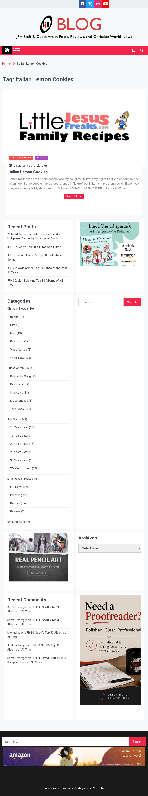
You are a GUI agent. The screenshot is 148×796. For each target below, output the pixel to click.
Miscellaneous (19, 400)
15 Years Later (19, 435)
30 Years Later (19, 460)
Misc (13, 333)
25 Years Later (19, 452)
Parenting (16, 495)
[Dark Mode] (133, 51)
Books (14, 317)
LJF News (16, 487)
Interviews (16, 392)
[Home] (7, 50)
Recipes (41, 157)
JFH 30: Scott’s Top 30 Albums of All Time (34, 247)
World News (17, 358)
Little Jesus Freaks (21, 157)
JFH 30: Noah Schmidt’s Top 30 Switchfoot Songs (34, 257)
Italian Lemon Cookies (28, 172)
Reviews (15, 511)
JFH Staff (13, 419)
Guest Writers (16, 368)
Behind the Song (20, 376)
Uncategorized (16, 521)
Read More (74, 196)
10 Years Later (19, 427)
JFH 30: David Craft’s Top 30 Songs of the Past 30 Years (37, 270)
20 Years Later (19, 443)
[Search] (141, 51)
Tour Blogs (17, 409)
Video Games (18, 349)
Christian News (16, 308)
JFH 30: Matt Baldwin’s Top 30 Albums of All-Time (35, 283)
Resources (17, 341)
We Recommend (20, 468)
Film (12, 325)
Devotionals (17, 384)
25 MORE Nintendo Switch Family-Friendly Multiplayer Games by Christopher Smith (33, 236)
